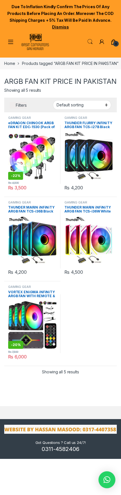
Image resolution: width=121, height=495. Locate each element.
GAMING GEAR (19, 118)
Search (90, 42)
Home (9, 63)
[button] (106, 479)
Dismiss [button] (60, 27)
